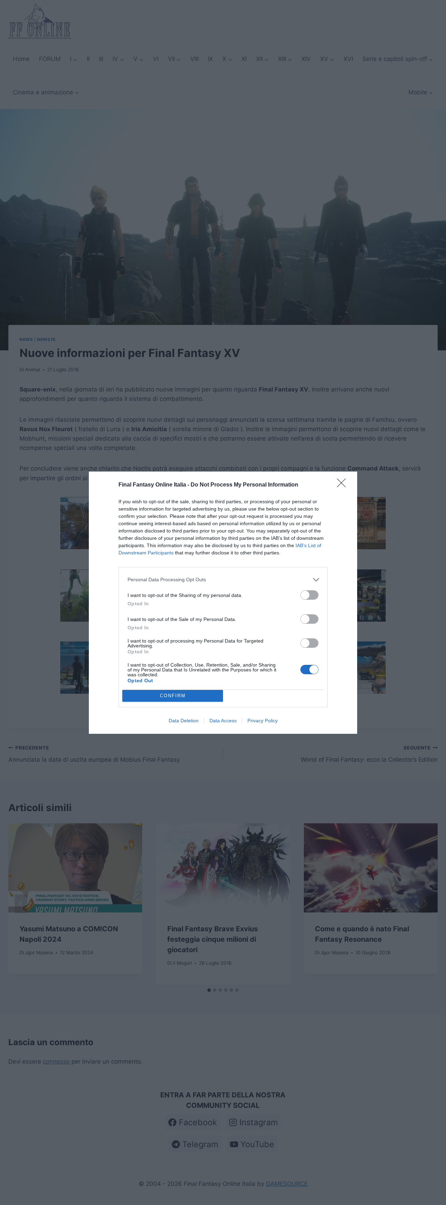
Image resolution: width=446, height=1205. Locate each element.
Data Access (223, 720)
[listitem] (223, 579)
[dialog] (223, 603)
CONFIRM (173, 695)
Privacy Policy (262, 720)
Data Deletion (184, 720)
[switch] (309, 595)
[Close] (343, 485)
